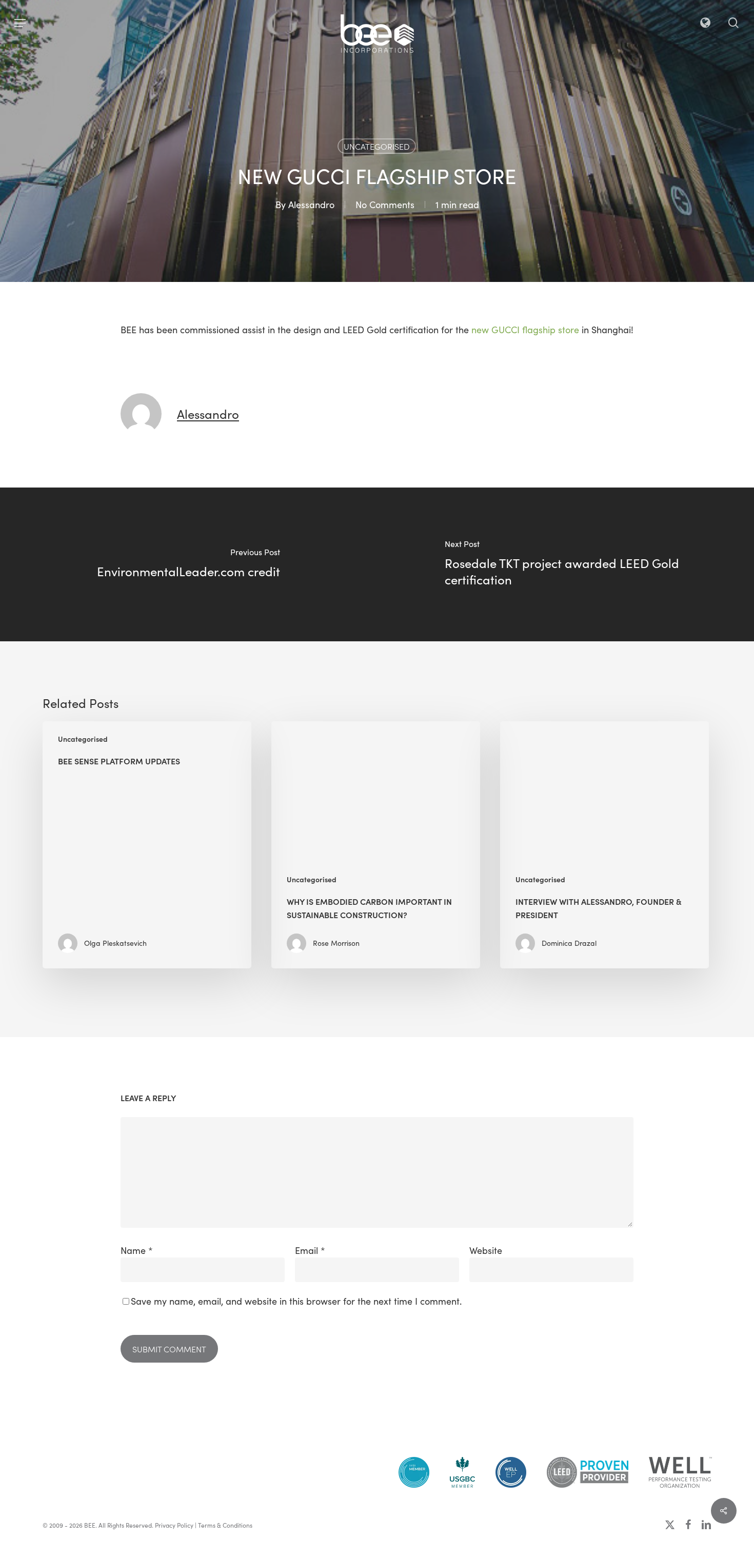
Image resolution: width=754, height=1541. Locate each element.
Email (310, 1250)
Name (137, 1250)
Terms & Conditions (225, 1525)
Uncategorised (377, 146)
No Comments (384, 204)
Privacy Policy (174, 1525)
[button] (20, 23)
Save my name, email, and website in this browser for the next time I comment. (296, 1301)
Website (485, 1250)
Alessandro (311, 204)
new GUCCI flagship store (525, 329)
